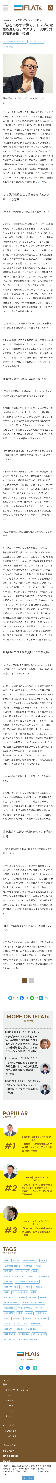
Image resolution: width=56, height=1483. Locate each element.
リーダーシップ (37, 42)
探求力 (32, 1276)
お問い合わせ (8, 1451)
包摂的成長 (9, 1308)
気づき (19, 1329)
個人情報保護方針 (10, 1456)
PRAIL (39, 1308)
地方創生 (28, 1266)
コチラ (38, 182)
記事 (5, 1384)
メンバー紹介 (11, 1436)
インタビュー (10, 47)
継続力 (23, 1297)
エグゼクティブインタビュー (15, 42)
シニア (30, 1313)
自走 (7, 1261)
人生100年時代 (41, 1318)
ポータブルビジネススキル (15, 1276)
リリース (9, 1411)
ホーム (6, 1380)
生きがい (8, 1329)
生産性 (43, 1297)
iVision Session (30, 1261)
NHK (39, 1266)
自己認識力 (25, 1334)
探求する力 (42, 1313)
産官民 (16, 1261)
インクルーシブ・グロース (34, 1303)
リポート (9, 1405)
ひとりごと (32, 1329)
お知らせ (39, 1287)
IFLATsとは (8, 1425)
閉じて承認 (28, 1478)
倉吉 (43, 1261)
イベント (27, 1287)
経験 (34, 1292)
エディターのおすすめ (29, 1339)
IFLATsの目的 (10, 1431)
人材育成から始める (12, 1266)
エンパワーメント (11, 1287)
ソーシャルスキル (20, 1292)
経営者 (28, 1318)
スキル (7, 1324)
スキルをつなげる (25, 1308)
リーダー (8, 1282)
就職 (7, 1292)
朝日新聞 (8, 1271)
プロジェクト (9, 1445)
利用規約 (6, 1461)
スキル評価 (9, 1313)
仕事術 (33, 1297)
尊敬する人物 (10, 1334)
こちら (38, 1471)
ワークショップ (23, 1271)
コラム (8, 1395)
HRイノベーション (12, 1303)
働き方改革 (36, 1324)
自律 (35, 1271)
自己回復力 (45, 1276)
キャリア (17, 1318)
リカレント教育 (21, 1324)
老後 (20, 1313)
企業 (7, 1318)
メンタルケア (10, 1297)
